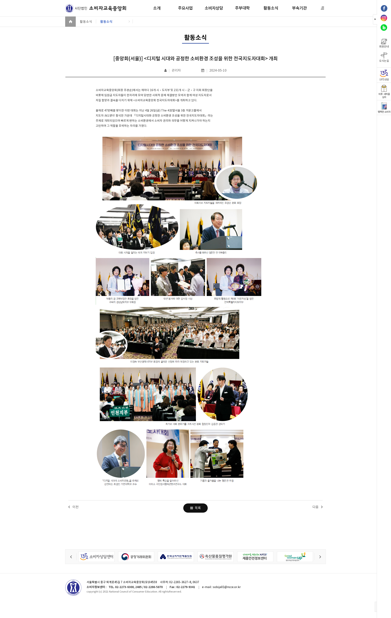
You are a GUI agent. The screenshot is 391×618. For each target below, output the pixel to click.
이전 (75, 507)
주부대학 (242, 8)
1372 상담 (384, 79)
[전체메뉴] (322, 8)
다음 (315, 507)
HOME (70, 21)
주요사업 (185, 8)
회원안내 (384, 46)
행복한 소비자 (384, 111)
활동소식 (271, 8)
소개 (156, 8)
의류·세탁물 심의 (384, 95)
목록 (197, 508)
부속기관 (299, 8)
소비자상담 (214, 8)
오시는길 (384, 61)
